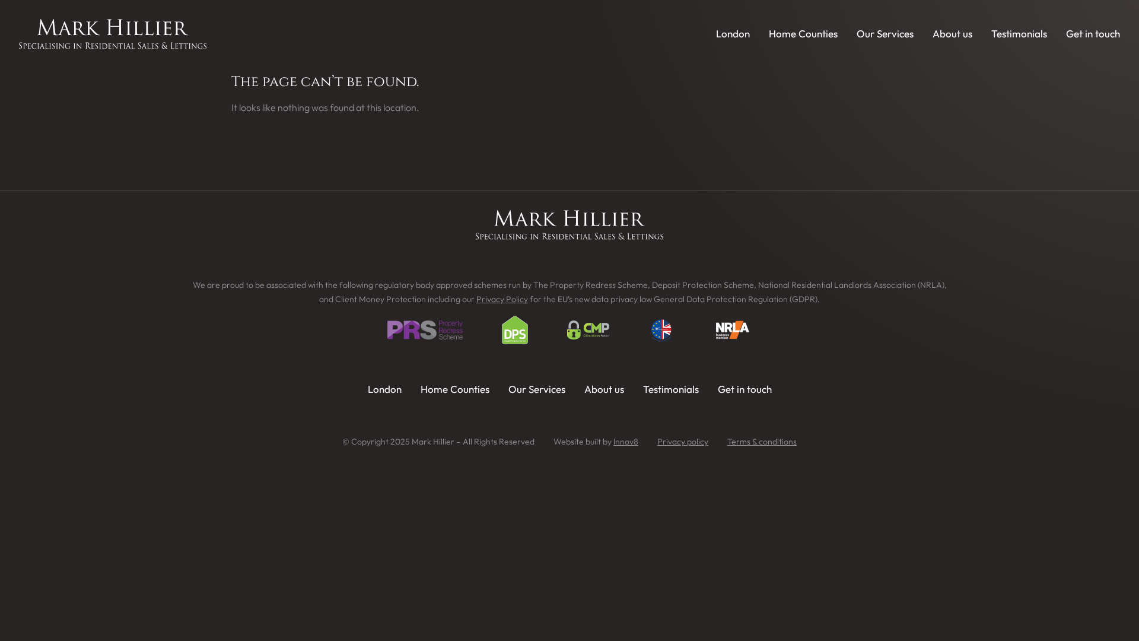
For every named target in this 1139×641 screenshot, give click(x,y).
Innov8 (625, 441)
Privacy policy (682, 441)
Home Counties (803, 33)
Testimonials (1019, 33)
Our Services (885, 33)
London (733, 33)
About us (952, 33)
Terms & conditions (762, 441)
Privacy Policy (502, 299)
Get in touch (1093, 33)
